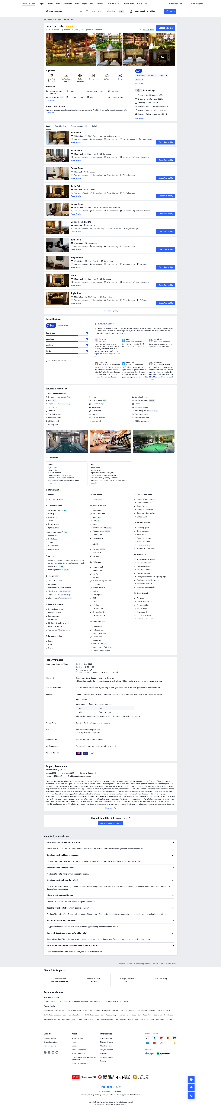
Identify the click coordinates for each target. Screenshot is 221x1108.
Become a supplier (106, 1057)
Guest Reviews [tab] (61, 126)
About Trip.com (77, 1038)
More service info (50, 1046)
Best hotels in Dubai (92, 1015)
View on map (139, 118)
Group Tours (142, 4)
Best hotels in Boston (69, 1019)
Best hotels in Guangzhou (146, 1010)
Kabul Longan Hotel (51, 1001)
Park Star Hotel (55, 26)
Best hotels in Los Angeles (144, 1019)
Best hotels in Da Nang (164, 1019)
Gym (50, 400)
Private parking (97, 400)
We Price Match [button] (148, 30)
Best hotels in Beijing (127, 1010)
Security (103, 1061)
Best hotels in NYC (163, 1010)
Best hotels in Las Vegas (91, 1010)
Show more (50, 113)
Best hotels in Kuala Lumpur (73, 1015)
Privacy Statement (78, 1053)
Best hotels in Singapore (52, 1015)
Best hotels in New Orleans (163, 1015)
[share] (191, 1087)
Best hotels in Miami (145, 1015)
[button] (152, 4)
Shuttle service (53, 591)
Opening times (53, 528)
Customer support (50, 1038)
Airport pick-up (53, 404)
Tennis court (52, 407)
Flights (41, 4)
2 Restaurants (96, 411)
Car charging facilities (55, 570)
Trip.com (122, 964)
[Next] (174, 441)
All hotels (103, 1053)
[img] (71, 49)
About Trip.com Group (79, 1063)
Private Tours (128, 4)
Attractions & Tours (71, 4)
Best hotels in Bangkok (110, 1010)
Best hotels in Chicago (109, 1015)
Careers (74, 1046)
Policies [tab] (95, 126)
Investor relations (106, 1038)
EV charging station (141, 400)
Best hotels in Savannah (105, 1019)
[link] (176, 4)
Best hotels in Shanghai (52, 1010)
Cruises (100, 4)
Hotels (129, 964)
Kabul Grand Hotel (96, 1001)
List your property (106, 1050)
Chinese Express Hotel (80, 1001)
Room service (97, 499)
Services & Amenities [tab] (80, 126)
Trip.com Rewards (106, 1042)
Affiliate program (106, 1046)
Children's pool (53, 421)
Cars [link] (58, 4)
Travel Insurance (113, 4)
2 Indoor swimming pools (57, 397)
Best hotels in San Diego (127, 1015)
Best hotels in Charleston (125, 1019)
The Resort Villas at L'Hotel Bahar (116, 1001)
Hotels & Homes (28, 4)
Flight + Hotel (87, 4)
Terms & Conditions (79, 1050)
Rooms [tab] (48, 126)
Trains (50, 4)
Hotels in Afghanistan (142, 964)
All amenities (50, 100)
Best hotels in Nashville (52, 1019)
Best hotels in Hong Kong (71, 1010)
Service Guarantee (50, 1042)
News (74, 1042)
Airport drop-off (140, 411)
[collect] (191, 1079)
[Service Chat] (191, 1095)
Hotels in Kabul (157, 964)
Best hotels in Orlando (87, 1019)
